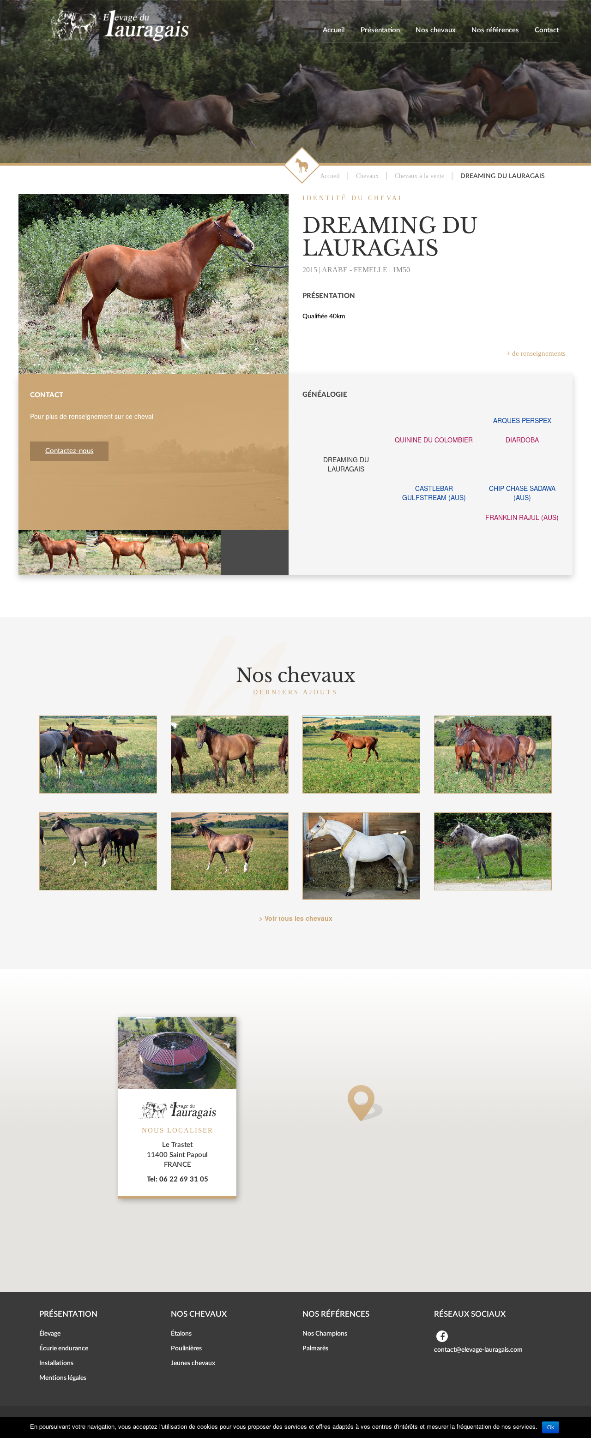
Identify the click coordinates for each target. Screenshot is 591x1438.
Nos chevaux (436, 30)
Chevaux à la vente (419, 176)
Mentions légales (62, 1378)
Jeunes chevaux (193, 1363)
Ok (550, 1427)
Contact (547, 30)
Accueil (334, 30)
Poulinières (186, 1348)
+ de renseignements (536, 353)
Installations (56, 1363)
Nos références (495, 30)
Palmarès (315, 1348)
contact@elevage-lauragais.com (478, 1350)
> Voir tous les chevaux (295, 918)
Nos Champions (324, 1334)
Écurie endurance (63, 1348)
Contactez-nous (69, 451)
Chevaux (367, 176)
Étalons (181, 1334)
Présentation (380, 30)
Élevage (49, 1334)
